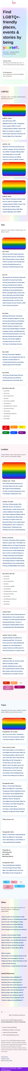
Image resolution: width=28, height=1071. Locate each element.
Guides (19, 686)
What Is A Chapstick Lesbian (10, 663)
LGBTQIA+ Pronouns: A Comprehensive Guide (14, 919)
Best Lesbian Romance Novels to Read (13, 668)
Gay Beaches (4, 1057)
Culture (5, 432)
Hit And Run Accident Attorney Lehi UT (12, 979)
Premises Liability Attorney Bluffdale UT (12, 1000)
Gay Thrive (6, 52)
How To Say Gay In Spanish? (10, 305)
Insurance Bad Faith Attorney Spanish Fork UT (14, 987)
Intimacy (21, 432)
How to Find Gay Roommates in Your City (14, 333)
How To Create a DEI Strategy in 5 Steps (12, 921)
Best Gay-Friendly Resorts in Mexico (12, 285)
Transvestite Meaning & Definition (12, 842)
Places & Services (8, 687)
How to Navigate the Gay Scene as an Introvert (14, 929)
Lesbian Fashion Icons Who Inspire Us (13, 648)
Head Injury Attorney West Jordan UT (11, 982)
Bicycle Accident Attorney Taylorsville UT (12, 990)
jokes (21, 907)
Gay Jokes (9, 1060)
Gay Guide (5, 427)
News (13, 426)
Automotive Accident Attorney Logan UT (12, 995)
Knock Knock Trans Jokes (10, 806)
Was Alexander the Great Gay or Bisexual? (14, 277)
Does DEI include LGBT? (9, 121)
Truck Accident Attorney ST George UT (12, 984)
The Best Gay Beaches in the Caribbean (12, 927)
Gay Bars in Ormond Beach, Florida (11, 935)
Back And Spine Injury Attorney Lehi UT (12, 992)
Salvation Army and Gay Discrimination (13, 287)
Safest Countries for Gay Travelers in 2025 (14, 303)
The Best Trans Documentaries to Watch (13, 737)
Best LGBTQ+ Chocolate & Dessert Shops (14, 199)
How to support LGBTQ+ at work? (12, 126)
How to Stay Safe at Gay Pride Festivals (13, 295)
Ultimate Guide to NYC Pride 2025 (12, 364)
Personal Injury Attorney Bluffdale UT (11, 977)
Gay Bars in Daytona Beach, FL (11, 359)
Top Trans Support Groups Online (12, 867)
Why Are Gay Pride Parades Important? (13, 254)
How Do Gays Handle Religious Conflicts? (14, 328)
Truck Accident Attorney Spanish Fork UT (12, 997)
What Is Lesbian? (6, 953)
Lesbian (3, 454)
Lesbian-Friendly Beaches (8, 963)
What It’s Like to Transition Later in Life (13, 765)
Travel (21, 426)
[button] (2, 2)
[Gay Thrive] (14, 2)
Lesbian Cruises (5, 1058)
